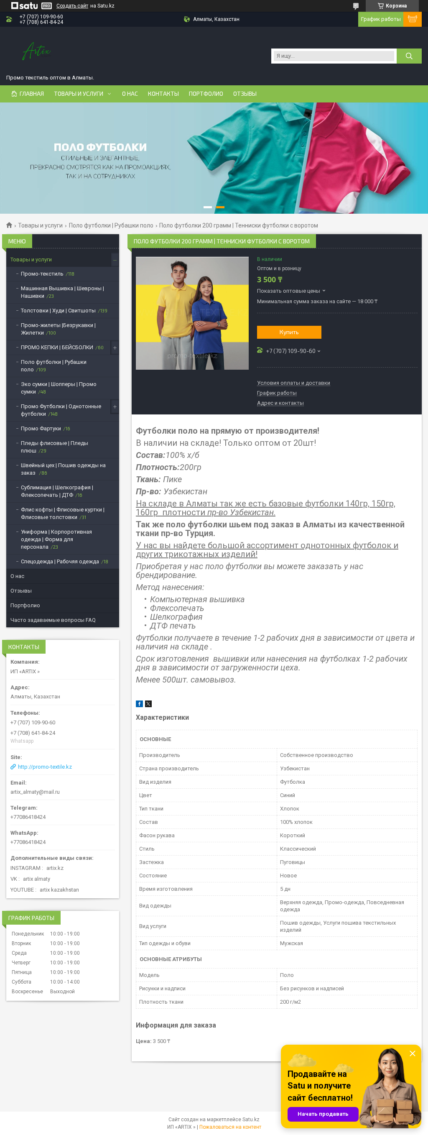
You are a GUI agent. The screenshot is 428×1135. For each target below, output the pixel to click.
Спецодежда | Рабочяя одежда (60, 561)
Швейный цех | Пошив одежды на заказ (63, 469)
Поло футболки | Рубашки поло (111, 225)
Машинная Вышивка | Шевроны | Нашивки (62, 292)
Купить (289, 331)
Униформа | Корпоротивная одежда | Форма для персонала (56, 539)
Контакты (163, 94)
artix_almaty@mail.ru (35, 792)
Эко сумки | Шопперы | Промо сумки (59, 388)
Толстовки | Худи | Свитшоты (58, 310)
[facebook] (139, 705)
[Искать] (409, 56)
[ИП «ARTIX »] (37, 52)
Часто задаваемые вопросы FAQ (53, 620)
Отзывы (245, 94)
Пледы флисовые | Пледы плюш (54, 447)
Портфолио (206, 94)
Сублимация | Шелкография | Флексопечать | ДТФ (57, 491)
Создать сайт (72, 6)
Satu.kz (251, 1119)
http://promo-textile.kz (45, 767)
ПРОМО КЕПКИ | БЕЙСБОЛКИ (57, 347)
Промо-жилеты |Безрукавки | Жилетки (58, 329)
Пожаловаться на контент (230, 1127)
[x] (148, 705)
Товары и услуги (78, 94)
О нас (130, 94)
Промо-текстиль (42, 274)
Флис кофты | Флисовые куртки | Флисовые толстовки (62, 513)
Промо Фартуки (41, 428)
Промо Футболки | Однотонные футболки (61, 410)
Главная (32, 94)
